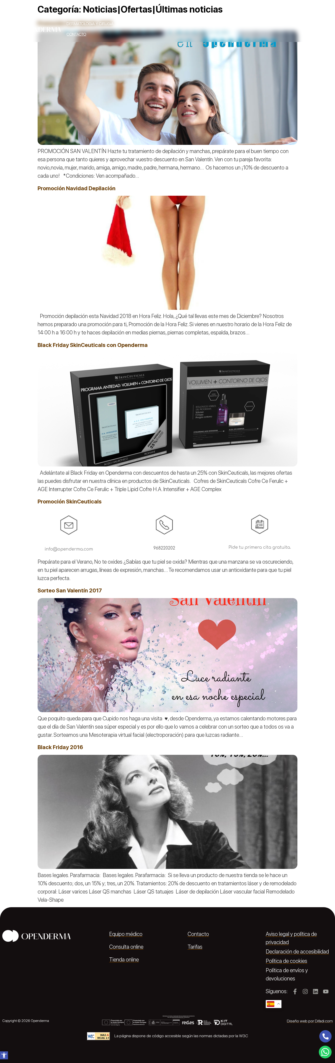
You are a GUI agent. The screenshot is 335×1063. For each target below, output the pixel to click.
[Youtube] (326, 991)
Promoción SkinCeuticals (70, 501)
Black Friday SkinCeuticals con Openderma (93, 345)
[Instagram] (305, 991)
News (318, 23)
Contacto (76, 34)
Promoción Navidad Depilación (77, 188)
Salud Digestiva (220, 23)
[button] (4, 1055)
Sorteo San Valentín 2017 (70, 590)
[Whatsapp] (325, 1052)
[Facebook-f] (295, 991)
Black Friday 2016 (60, 747)
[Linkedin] (315, 991)
